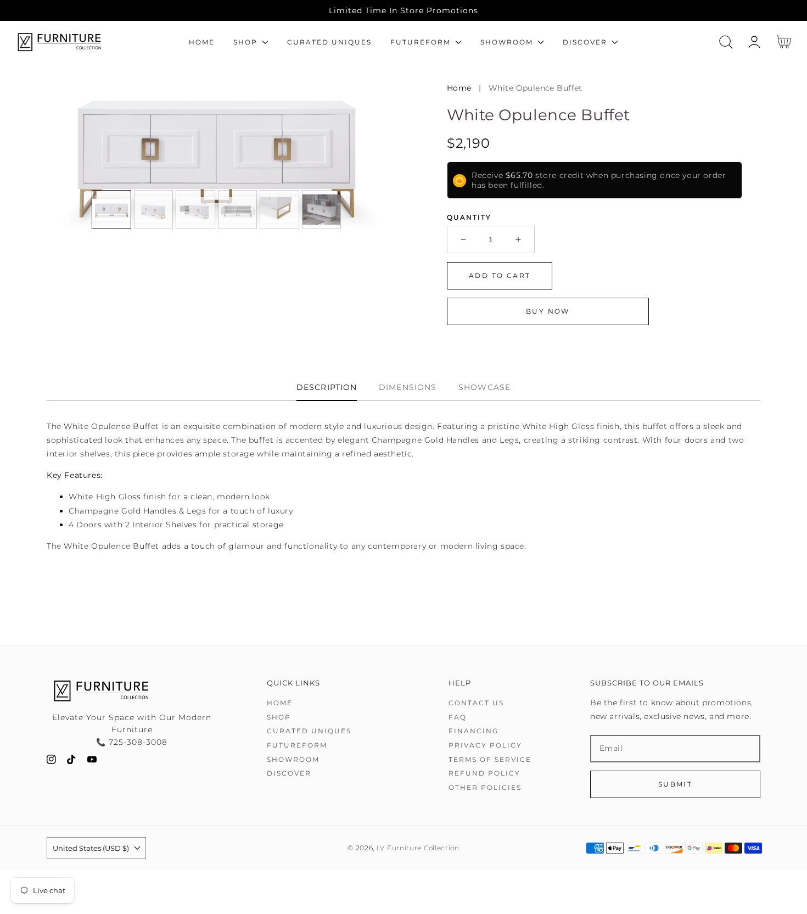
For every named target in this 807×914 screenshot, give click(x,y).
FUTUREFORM (297, 745)
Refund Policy (484, 773)
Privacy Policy (485, 745)
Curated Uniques (309, 731)
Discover (289, 773)
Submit (675, 784)
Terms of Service (490, 759)
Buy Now (548, 311)
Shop (279, 717)
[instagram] (51, 761)
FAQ (458, 717)
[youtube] (92, 761)
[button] (726, 42)
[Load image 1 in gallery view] (111, 210)
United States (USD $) (91, 848)
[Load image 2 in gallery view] (153, 210)
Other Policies (485, 787)
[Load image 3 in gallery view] (195, 210)
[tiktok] (71, 761)
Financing (473, 731)
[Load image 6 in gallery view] (321, 210)
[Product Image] (215, 155)
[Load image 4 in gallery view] (237, 210)
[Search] (726, 42)
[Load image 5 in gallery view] (279, 210)
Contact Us (476, 703)
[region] (403, 10)
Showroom (293, 759)
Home (459, 88)
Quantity (469, 217)
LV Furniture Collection (418, 848)
